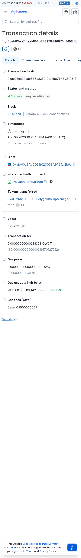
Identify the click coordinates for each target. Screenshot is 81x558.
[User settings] (77, 3)
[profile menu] (66, 12)
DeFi (62, 3)
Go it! (72, 547)
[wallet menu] (75, 12)
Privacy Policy (48, 551)
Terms (30, 551)
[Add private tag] (5, 49)
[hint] (4, 71)
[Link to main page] (22, 12)
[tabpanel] (40, 195)
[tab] (10, 60)
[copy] (76, 41)
